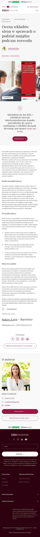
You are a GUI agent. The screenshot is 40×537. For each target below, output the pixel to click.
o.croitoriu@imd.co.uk (12, 402)
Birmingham (5, 485)
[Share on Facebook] (12, 339)
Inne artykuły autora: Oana (19, 418)
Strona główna (6, 19)
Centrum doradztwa (19, 19)
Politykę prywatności (30, 465)
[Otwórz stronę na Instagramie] (18, 439)
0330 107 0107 (9, 398)
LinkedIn (7, 405)
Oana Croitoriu (13, 48)
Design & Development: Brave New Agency (20, 532)
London (4, 478)
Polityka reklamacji (24, 482)
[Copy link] (17, 339)
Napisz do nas (19, 138)
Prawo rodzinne (6, 21)
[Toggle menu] (37, 10)
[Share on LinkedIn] (27, 339)
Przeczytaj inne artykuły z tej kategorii (19, 346)
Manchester (5, 482)
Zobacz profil (19, 411)
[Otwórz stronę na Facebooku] (14, 439)
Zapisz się (19, 454)
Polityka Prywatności (24, 478)
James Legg (9, 319)
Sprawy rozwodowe (14, 55)
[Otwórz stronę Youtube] (26, 439)
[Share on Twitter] (22, 339)
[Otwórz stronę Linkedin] (22, 439)
